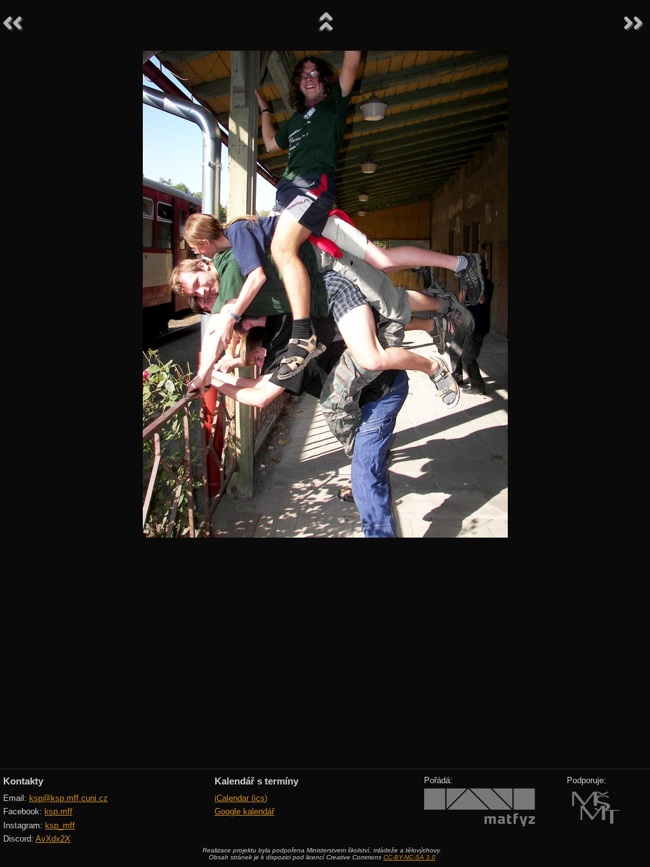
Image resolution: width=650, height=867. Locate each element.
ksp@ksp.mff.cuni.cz (68, 798)
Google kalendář (244, 811)
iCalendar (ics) (241, 798)
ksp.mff (58, 811)
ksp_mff (60, 825)
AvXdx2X (53, 839)
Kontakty (23, 781)
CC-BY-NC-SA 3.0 (409, 857)
